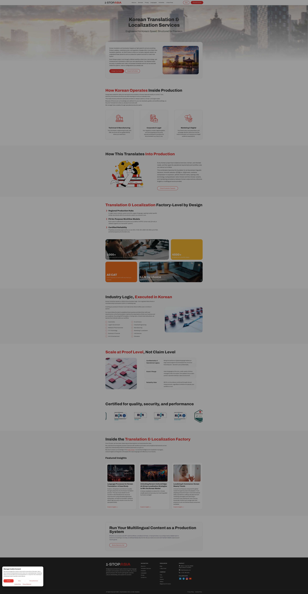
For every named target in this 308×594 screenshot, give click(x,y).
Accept (8, 580)
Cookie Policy (17, 584)
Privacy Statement (27, 584)
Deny (19, 580)
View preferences (33, 580)
